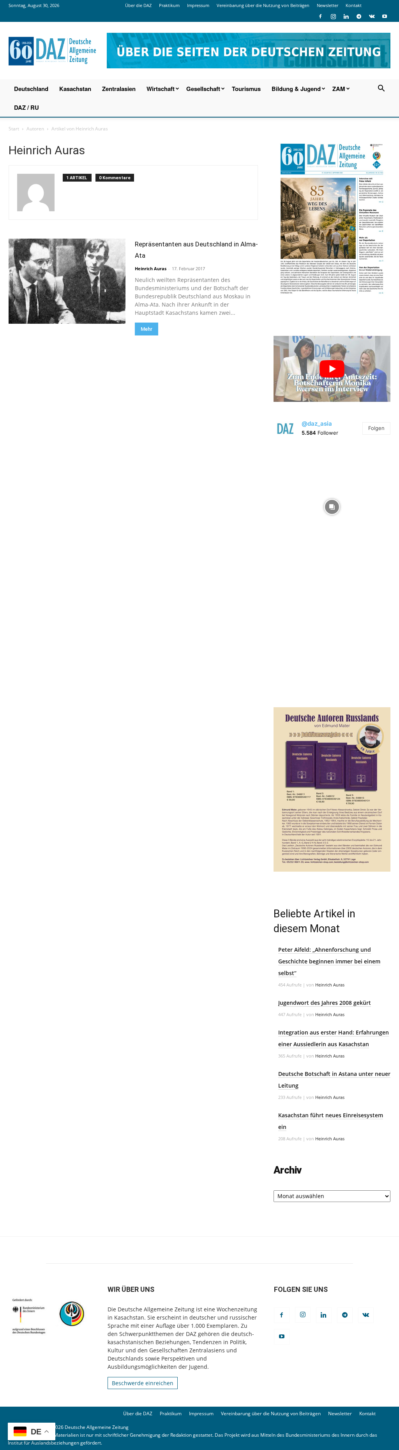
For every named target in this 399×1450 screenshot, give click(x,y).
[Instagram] (333, 16)
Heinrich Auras (150, 268)
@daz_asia (317, 423)
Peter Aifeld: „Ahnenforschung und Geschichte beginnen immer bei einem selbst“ (329, 961)
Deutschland (31, 88)
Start (14, 128)
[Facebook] (320, 16)
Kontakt (354, 5)
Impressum (198, 5)
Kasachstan (75, 88)
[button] (381, 89)
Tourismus (246, 88)
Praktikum (169, 5)
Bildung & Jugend (296, 88)
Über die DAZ (138, 5)
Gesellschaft (203, 88)
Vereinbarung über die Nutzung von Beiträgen (263, 5)
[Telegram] (359, 16)
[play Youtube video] (332, 369)
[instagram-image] (332, 505)
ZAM (338, 88)
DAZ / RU (26, 107)
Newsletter (327, 5)
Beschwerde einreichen (142, 1383)
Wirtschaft (161, 88)
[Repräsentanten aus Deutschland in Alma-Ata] (67, 281)
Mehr (146, 329)
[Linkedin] (346, 16)
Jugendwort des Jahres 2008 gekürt (324, 1002)
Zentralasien (119, 88)
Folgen (376, 428)
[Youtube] (384, 16)
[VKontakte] (372, 16)
